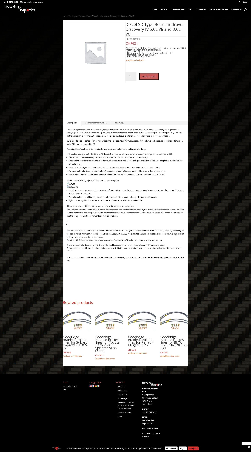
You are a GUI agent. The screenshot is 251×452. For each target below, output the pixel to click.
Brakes (81, 16)
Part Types (73, 16)
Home (154, 9)
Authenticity (122, 390)
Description (72, 123)
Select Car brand (124, 412)
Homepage (122, 398)
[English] (90, 386)
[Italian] (98, 386)
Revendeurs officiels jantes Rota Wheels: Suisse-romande (126, 405)
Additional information (96, 123)
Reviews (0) (119, 123)
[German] (96, 386)
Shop (162, 9)
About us (121, 386)
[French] (93, 386)
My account (236, 9)
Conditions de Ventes (218, 9)
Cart (190, 9)
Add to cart (149, 76)
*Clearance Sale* (178, 9)
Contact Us (201, 9)
